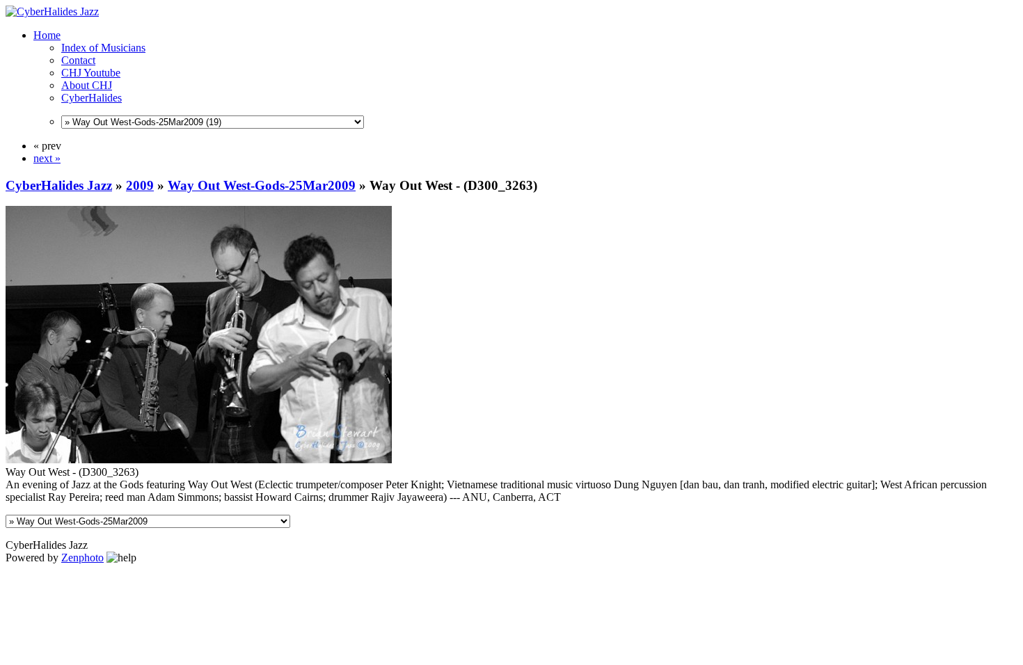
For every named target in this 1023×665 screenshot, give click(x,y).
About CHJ (86, 85)
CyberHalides (91, 98)
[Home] (52, 11)
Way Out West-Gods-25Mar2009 (262, 185)
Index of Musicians (103, 48)
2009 (140, 185)
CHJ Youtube (90, 73)
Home (47, 35)
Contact (78, 60)
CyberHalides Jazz (59, 185)
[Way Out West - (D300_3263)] (199, 459)
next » (47, 158)
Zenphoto (82, 557)
